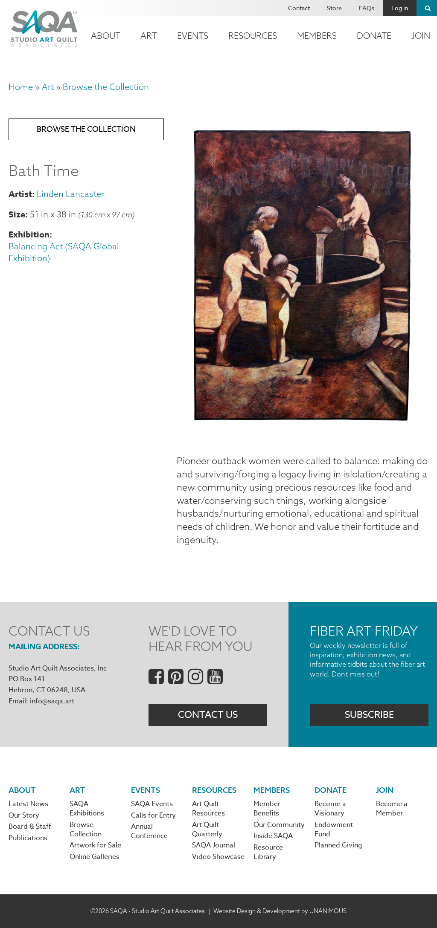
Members (317, 35)
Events (192, 35)
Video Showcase (218, 857)
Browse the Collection (106, 86)
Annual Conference (149, 831)
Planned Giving (338, 845)
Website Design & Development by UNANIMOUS (280, 911)
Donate (374, 35)
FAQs (366, 8)
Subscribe (369, 715)
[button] (302, 434)
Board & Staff (30, 826)
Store (334, 8)
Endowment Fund (334, 829)
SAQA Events (152, 804)
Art (148, 35)
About (105, 35)
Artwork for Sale (95, 845)
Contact (299, 8)
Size (17, 214)
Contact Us (208, 715)
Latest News (28, 804)
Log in (399, 8)
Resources (252, 35)
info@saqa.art (52, 701)
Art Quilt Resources (208, 808)
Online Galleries (94, 857)
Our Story (24, 815)
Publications (28, 838)
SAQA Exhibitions (87, 808)
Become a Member (392, 808)
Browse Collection (86, 829)
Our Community (279, 825)
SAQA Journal (213, 845)
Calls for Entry (153, 815)
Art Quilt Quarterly (207, 829)
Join (384, 790)
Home (21, 86)
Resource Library (268, 852)
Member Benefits (266, 808)
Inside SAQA (273, 836)
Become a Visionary (330, 808)
